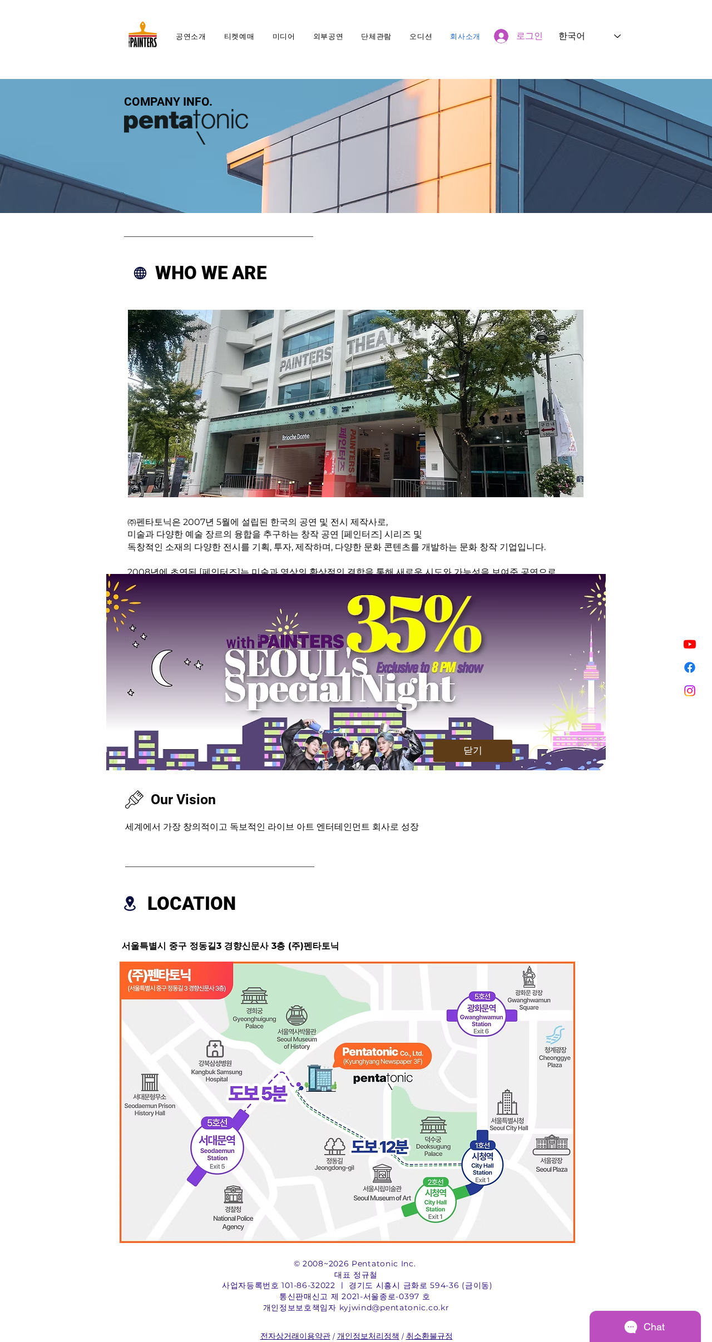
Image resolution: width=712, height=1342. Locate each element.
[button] (472, 751)
